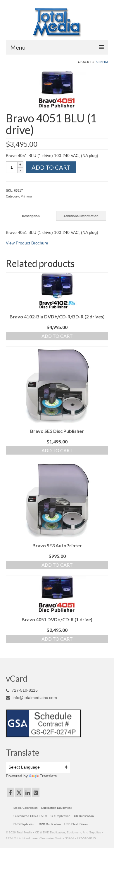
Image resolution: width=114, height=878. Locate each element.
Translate (48, 776)
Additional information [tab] (81, 216)
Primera (101, 62)
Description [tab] (31, 216)
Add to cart (51, 167)
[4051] (57, 89)
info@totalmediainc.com (34, 697)
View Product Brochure (27, 243)
